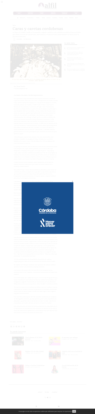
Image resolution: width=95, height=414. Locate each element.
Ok (74, 411)
